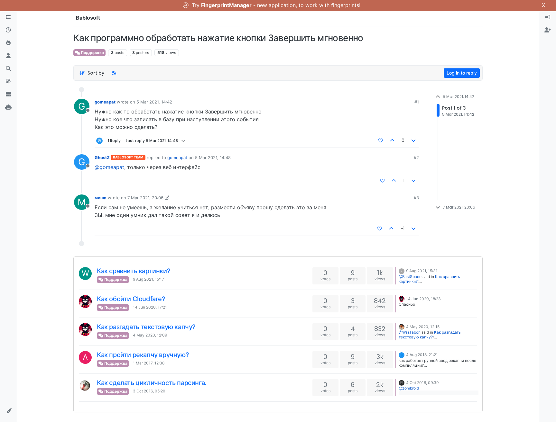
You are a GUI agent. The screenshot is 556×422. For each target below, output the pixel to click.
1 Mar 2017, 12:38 (148, 363)
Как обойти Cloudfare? (131, 299)
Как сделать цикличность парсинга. (152, 383)
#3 (416, 197)
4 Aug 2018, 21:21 (422, 354)
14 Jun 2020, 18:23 (423, 298)
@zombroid (409, 388)
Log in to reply (462, 73)
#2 (416, 157)
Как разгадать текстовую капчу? (146, 327)
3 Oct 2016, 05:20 (149, 391)
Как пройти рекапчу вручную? (143, 355)
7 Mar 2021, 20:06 (145, 197)
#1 (416, 101)
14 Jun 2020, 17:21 (150, 307)
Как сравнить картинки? (133, 271)
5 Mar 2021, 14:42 (154, 101)
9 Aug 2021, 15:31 (422, 270)
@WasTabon (410, 332)
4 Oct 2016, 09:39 (422, 382)
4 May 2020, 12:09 (150, 335)
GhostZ (102, 157)
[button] (8, 411)
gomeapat (105, 101)
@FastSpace (410, 276)
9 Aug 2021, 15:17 (148, 279)
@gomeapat (109, 167)
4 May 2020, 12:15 (423, 326)
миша (101, 197)
